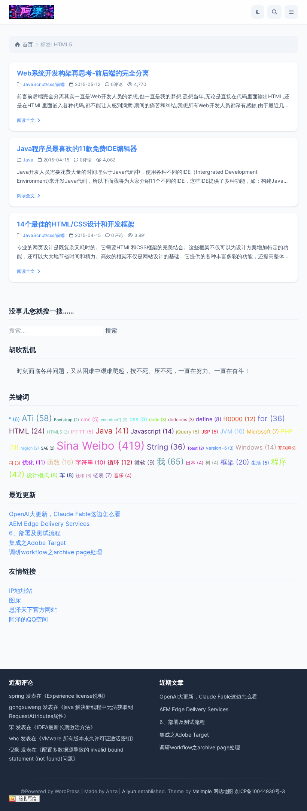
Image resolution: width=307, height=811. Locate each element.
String (166, 446)
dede (157, 419)
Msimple (202, 791)
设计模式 (42, 475)
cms (90, 419)
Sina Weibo (101, 445)
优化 (33, 462)
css (138, 419)
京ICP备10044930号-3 (259, 791)
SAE (48, 448)
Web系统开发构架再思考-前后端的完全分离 (83, 73)
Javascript (152, 431)
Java (28, 160)
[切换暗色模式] (257, 12)
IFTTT (82, 432)
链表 (102, 475)
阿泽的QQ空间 (28, 619)
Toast (195, 448)
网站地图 (223, 791)
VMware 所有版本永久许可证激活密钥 (86, 738)
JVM (232, 431)
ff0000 (239, 419)
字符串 (90, 462)
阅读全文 (26, 120)
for (271, 418)
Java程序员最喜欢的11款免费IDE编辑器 (77, 148)
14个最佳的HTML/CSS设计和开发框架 (75, 224)
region (30, 448)
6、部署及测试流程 (35, 533)
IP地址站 (20, 590)
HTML (27, 431)
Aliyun (129, 791)
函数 (60, 462)
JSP (209, 432)
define (208, 419)
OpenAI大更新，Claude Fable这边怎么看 (65, 514)
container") (114, 419)
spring (16, 696)
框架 (235, 462)
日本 (195, 463)
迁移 (83, 475)
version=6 (220, 448)
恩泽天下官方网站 (33, 609)
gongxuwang (25, 707)
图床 (15, 600)
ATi (37, 418)
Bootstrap (66, 419)
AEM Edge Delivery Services (49, 523)
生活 (260, 463)
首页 (27, 44)
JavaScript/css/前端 (44, 84)
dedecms (181, 419)
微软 (144, 462)
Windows (255, 447)
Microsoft (263, 431)
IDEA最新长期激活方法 (63, 727)
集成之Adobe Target (37, 542)
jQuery (188, 432)
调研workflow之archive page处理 (55, 552)
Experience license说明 (75, 696)
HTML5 (58, 432)
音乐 (123, 475)
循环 (120, 462)
